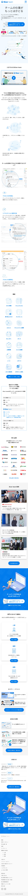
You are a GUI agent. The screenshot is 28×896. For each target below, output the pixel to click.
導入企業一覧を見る (14, 478)
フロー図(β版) (8, 372)
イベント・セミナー (5, 861)
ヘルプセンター (4, 868)
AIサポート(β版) (19, 372)
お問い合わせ (4, 875)
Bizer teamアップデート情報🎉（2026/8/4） (10, 774)
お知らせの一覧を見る (14, 787)
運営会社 (3, 873)
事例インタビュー (5, 842)
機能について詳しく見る (14, 376)
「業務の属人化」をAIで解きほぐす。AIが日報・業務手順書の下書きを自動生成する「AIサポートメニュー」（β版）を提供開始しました (14, 768)
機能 (2, 840)
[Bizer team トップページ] (7, 2)
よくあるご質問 (4, 870)
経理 (5, 854)
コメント (9, 327)
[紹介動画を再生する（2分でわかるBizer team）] (14, 77)
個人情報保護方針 (5, 881)
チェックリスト (19, 305)
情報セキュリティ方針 (5, 884)
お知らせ (3, 859)
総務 (5, 856)
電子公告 (3, 886)
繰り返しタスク (8, 316)
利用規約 (3, 865)
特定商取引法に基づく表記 (6, 879)
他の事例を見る (14, 563)
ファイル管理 (19, 349)
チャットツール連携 (19, 327)
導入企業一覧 (4, 844)
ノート (8, 360)
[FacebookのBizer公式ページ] (5, 889)
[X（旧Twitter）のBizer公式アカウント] (2, 889)
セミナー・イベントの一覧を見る (14, 710)
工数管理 (9, 349)
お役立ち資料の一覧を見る (14, 750)
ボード (19, 338)
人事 (5, 852)
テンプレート (19, 316)
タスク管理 (8, 305)
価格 (2, 846)
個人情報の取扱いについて (6, 877)
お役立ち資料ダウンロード (6, 863)
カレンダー (8, 338)
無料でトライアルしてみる (14, 605)
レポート (19, 360)
